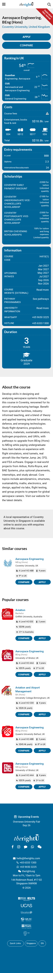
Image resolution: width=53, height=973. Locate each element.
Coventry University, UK (26, 565)
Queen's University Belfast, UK (30, 734)
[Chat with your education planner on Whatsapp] (32, 846)
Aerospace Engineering (29, 559)
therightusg (28, 871)
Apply (42, 582)
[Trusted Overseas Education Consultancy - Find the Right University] (26, 838)
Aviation (20, 610)
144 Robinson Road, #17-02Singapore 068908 (26, 881)
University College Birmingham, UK (32, 698)
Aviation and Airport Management (27, 689)
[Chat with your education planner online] (25, 846)
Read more (42, 289)
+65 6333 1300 (28, 862)
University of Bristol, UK (27, 658)
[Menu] (4, 4)
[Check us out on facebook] (13, 846)
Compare (26, 45)
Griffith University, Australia (28, 616)
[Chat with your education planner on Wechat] (39, 846)
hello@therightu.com (28, 858)
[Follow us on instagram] (18, 846)
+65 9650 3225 (28, 866)
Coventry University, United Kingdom (26, 27)
